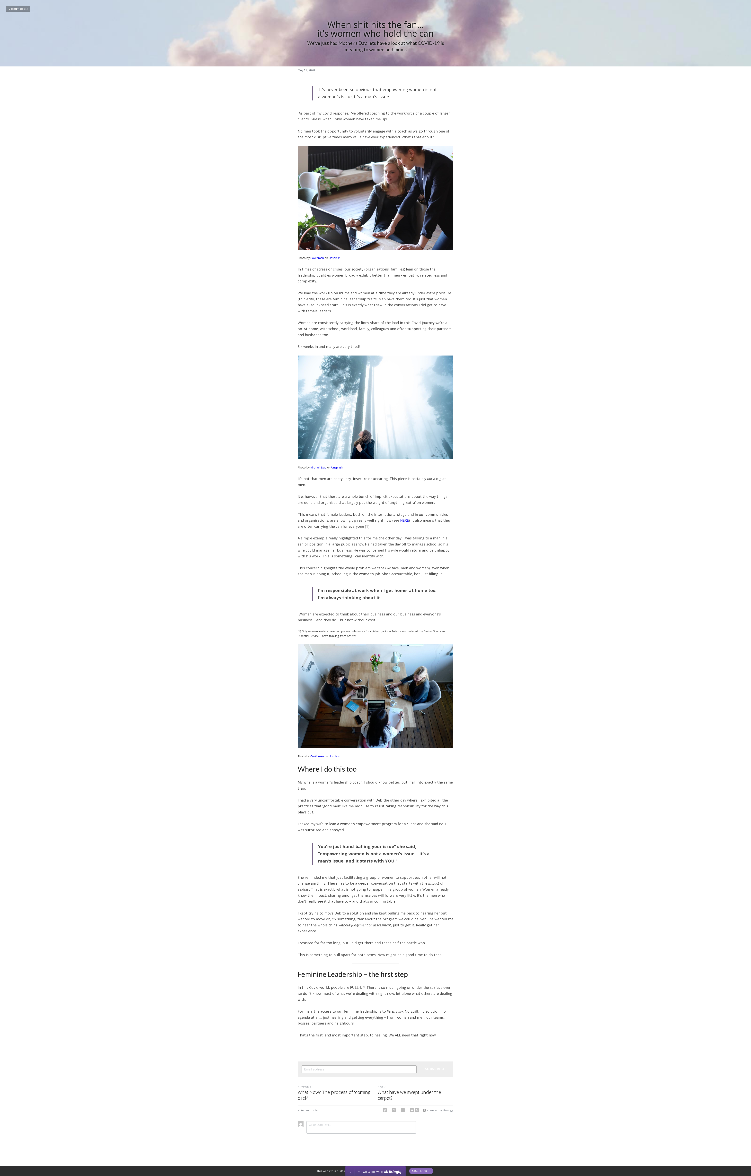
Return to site (19, 9)
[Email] (412, 1110)
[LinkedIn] (403, 1110)
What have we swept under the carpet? (409, 1095)
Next (380, 1087)
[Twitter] (394, 1110)
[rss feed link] (417, 1110)
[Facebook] (385, 1110)
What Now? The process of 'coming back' (334, 1095)
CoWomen (317, 258)
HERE (404, 520)
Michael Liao (318, 467)
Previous (305, 1087)
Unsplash (334, 258)
